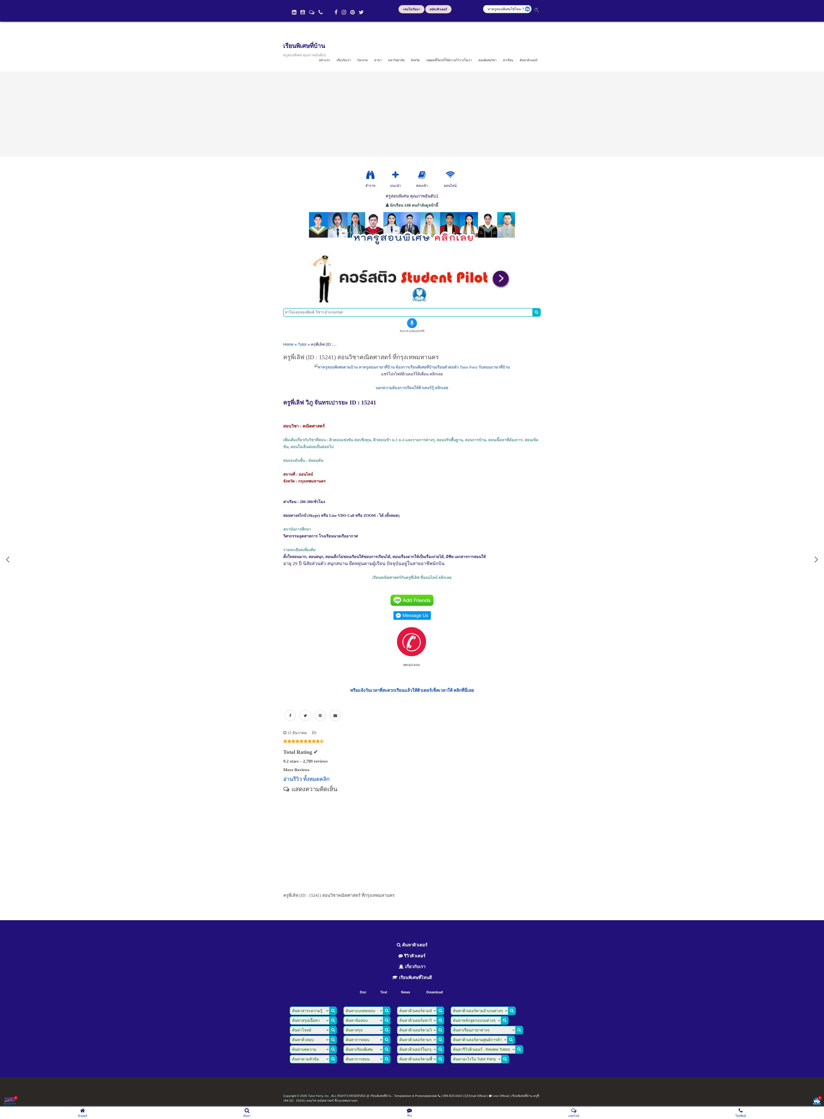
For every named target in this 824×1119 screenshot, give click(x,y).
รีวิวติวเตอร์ (414, 955)
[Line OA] (311, 12)
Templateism (402, 1096)
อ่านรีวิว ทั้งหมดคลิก (306, 779)
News (405, 992)
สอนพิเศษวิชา (487, 60)
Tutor (302, 344)
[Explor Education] (370, 174)
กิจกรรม (362, 60)
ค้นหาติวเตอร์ (529, 60)
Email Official (477, 1096)
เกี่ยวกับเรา (343, 60)
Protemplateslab (426, 1096)
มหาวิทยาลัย (396, 60)
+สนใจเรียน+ (411, 9)
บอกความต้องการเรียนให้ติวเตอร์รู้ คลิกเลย (412, 388)
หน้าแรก (324, 60)
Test (383, 992)
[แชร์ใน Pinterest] (320, 715)
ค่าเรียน (508, 60)
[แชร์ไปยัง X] (305, 715)
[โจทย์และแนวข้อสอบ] (816, 1101)
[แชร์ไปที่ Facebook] (290, 715)
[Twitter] (361, 12)
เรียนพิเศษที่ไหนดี (415, 977)
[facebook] (336, 12)
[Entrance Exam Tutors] (422, 174)
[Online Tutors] (450, 174)
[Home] (294, 12)
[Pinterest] (352, 12)
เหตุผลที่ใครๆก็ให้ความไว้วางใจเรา (449, 60)
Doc (363, 992)
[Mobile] (320, 12)
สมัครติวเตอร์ (438, 9)
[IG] (344, 12)
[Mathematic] (395, 174)
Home (288, 344)
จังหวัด (415, 60)
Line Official (501, 1096)
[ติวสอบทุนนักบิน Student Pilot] (412, 302)
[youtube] (302, 12)
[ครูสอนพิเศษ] (412, 246)
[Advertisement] (412, 114)
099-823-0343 (452, 1096)
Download (434, 992)
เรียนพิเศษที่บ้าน (304, 46)
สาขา (378, 60)
